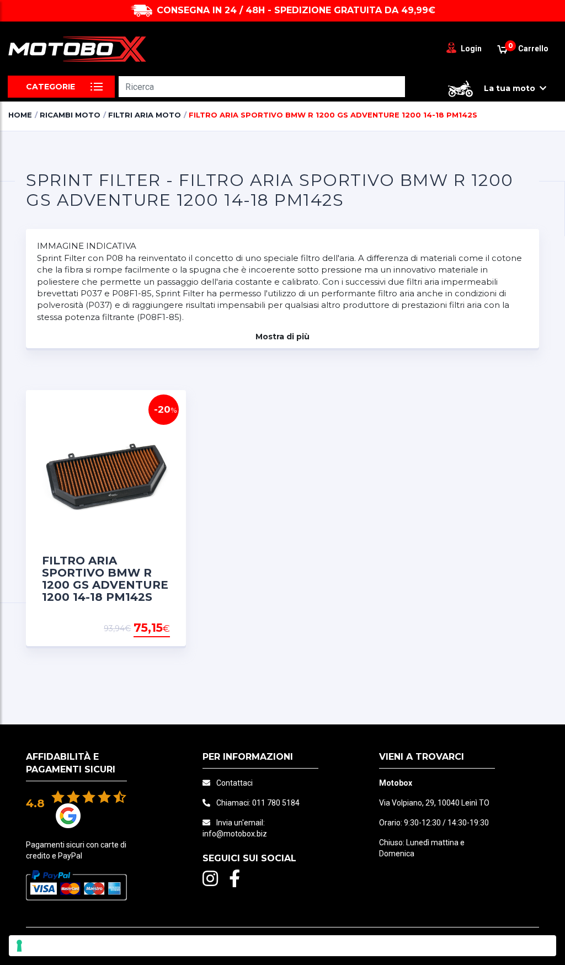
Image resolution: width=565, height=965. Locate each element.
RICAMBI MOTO (70, 114)
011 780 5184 (276, 802)
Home (20, 114)
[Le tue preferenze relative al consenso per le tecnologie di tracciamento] (282, 945)
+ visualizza (142, 628)
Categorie (50, 87)
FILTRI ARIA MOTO (144, 114)
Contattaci (234, 783)
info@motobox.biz (234, 833)
